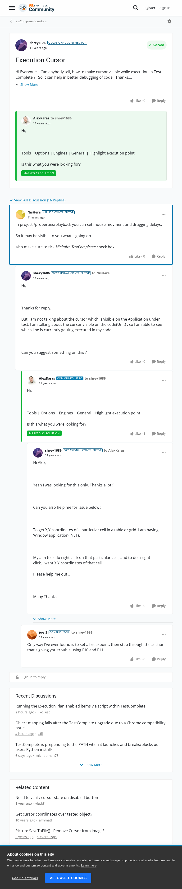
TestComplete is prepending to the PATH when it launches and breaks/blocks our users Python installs (87, 747)
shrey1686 (38, 43)
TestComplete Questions (30, 21)
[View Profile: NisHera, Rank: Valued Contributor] (20, 214)
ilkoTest (44, 712)
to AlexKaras (114, 450)
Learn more (88, 865)
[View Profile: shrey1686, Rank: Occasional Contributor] (21, 45)
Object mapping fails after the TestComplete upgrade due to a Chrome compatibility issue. (90, 725)
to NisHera (100, 273)
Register (148, 7)
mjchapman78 (47, 755)
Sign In (164, 7)
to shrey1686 (61, 118)
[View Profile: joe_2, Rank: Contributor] (32, 635)
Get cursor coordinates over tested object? (53, 814)
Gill (40, 733)
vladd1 (40, 803)
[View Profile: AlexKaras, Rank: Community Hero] (31, 381)
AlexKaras (41, 118)
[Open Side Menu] (12, 7)
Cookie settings (25, 878)
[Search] (136, 8)
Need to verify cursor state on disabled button (56, 797)
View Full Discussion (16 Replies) (39, 200)
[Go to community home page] (36, 8)
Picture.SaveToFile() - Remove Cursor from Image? (59, 830)
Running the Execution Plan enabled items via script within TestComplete (80, 706)
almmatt (45, 820)
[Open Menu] (169, 21)
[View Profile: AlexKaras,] (26, 121)
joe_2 (43, 632)
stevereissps (47, 837)
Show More (29, 84)
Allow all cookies (68, 878)
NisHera (34, 212)
